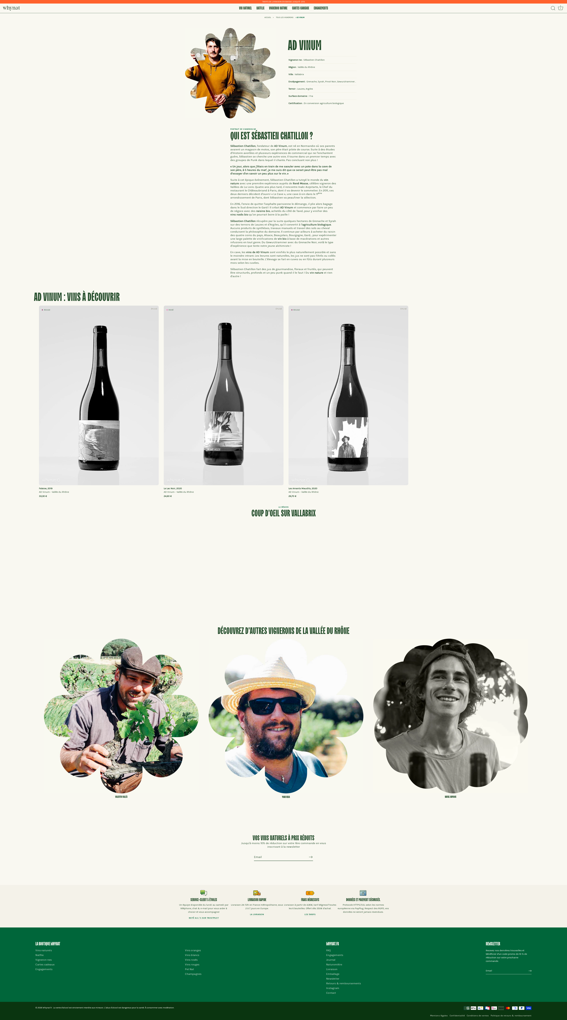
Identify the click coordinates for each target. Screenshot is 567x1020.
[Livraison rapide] (257, 893)
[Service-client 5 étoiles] (204, 893)
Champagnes (193, 974)
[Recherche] (553, 8)
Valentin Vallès (121, 797)
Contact (331, 992)
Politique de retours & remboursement (511, 1015)
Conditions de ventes (478, 1015)
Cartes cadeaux (300, 8)
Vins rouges (192, 964)
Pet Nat (189, 969)
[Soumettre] (530, 970)
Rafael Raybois (450, 797)
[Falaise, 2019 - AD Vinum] (99, 395)
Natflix (260, 8)
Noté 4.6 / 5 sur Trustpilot (204, 918)
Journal (330, 959)
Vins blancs (192, 955)
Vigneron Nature (278, 8)
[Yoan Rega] (286, 716)
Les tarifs (310, 914)
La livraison (257, 914)
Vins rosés (191, 959)
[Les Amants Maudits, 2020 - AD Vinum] (348, 395)
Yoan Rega (286, 797)
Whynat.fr (47, 1007)
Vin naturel (245, 8)
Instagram (332, 988)
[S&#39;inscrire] (310, 857)
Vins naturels (43, 950)
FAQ (328, 950)
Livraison (331, 969)
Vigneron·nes (43, 959)
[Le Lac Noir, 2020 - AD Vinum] (224, 395)
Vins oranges (193, 950)
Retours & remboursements (343, 983)
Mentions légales (439, 1015)
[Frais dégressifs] (310, 893)
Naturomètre (334, 964)
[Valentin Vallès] (121, 716)
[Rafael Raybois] (450, 716)
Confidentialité (457, 1015)
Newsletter (332, 978)
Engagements (321, 8)
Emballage (332, 974)
